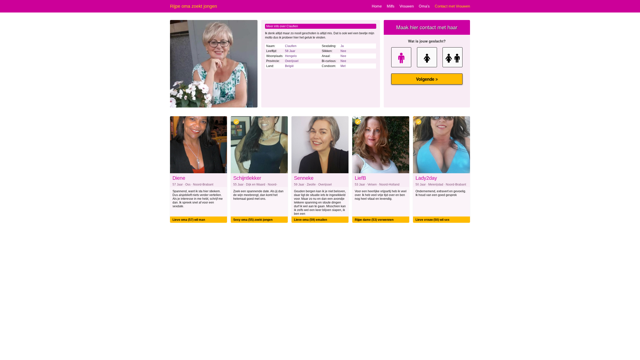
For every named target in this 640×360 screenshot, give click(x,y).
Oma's (424, 6)
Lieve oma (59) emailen (310, 220)
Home (377, 6)
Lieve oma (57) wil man (188, 220)
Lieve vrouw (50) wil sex (433, 220)
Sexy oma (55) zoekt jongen (252, 220)
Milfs (390, 6)
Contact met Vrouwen (452, 6)
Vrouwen (407, 6)
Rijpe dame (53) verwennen (374, 220)
